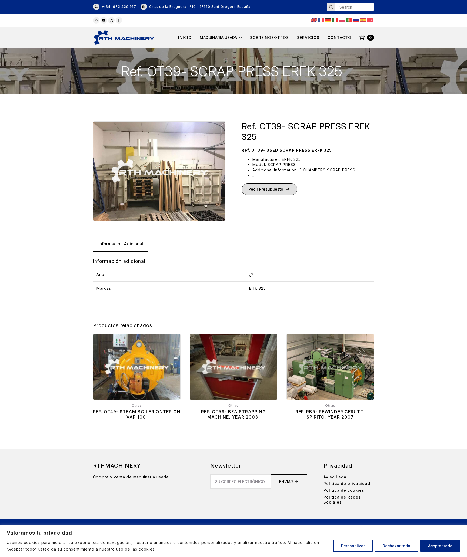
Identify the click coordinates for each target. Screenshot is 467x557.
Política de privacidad (346, 483)
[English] (314, 19)
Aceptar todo (440, 545)
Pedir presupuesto (265, 189)
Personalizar (353, 545)
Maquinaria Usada (218, 38)
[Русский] (356, 19)
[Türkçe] (370, 19)
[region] (233, 541)
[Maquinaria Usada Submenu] (239, 38)
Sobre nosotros (269, 38)
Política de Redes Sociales (342, 500)
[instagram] (111, 20)
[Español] (363, 19)
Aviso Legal (335, 477)
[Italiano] (335, 19)
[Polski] (342, 19)
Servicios (308, 38)
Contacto (339, 38)
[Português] (349, 19)
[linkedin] (96, 20)
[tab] (120, 244)
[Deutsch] (328, 19)
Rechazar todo (396, 545)
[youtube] (104, 20)
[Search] (331, 7)
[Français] (321, 19)
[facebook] (119, 20)
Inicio (185, 38)
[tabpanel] (233, 276)
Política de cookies (343, 490)
